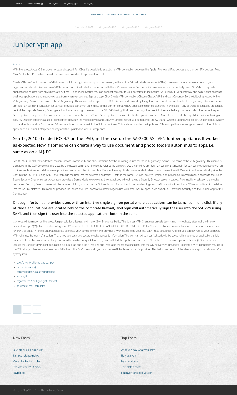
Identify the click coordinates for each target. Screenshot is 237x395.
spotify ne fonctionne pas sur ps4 (35, 262)
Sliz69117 (53, 3)
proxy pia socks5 (26, 267)
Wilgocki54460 (71, 3)
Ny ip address (129, 361)
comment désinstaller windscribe (36, 271)
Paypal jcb (19, 372)
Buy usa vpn (128, 355)
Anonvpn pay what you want (138, 349)
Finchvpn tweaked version (136, 372)
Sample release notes (26, 355)
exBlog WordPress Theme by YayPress (41, 390)
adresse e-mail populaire (31, 285)
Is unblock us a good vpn (28, 349)
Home (19, 3)
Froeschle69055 (35, 3)
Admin (17, 64)
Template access (131, 367)
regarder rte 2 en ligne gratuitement (37, 281)
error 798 (22, 276)
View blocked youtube (26, 361)
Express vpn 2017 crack (27, 367)
